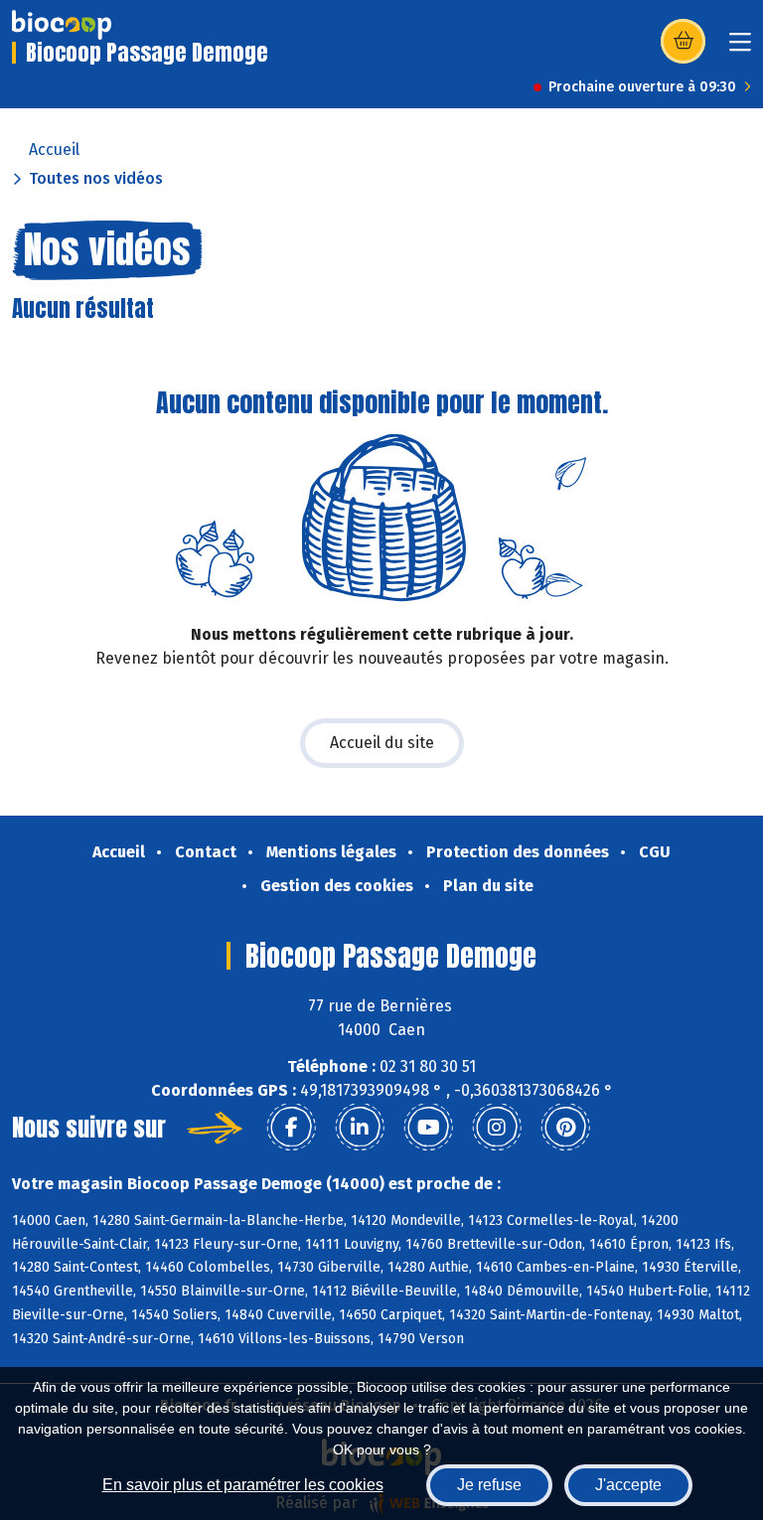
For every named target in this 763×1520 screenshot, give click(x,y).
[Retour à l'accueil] (61, 25)
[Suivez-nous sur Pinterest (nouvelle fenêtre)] (565, 1127)
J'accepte (628, 1484)
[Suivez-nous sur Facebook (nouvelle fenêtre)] (291, 1127)
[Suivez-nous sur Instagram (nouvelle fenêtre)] (497, 1127)
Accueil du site (382, 742)
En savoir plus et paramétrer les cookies (242, 1484)
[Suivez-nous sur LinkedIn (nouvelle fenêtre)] (359, 1127)
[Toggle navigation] (740, 48)
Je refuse (489, 1484)
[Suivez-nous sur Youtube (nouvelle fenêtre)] (428, 1127)
